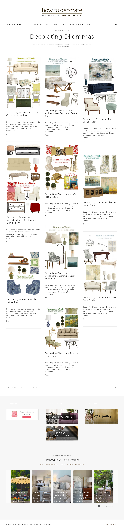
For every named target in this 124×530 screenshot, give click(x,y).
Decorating (45, 25)
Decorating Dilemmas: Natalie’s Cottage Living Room (23, 114)
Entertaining (68, 25)
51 (39, 387)
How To (56, 25)
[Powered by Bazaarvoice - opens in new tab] (105, 506)
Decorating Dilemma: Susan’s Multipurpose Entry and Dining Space (61, 113)
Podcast (80, 25)
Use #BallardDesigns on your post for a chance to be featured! (62, 464)
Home (35, 25)
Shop (88, 25)
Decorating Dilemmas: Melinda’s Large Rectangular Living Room (21, 220)
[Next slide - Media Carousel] (116, 487)
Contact (114, 525)
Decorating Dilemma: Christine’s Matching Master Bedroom (60, 276)
